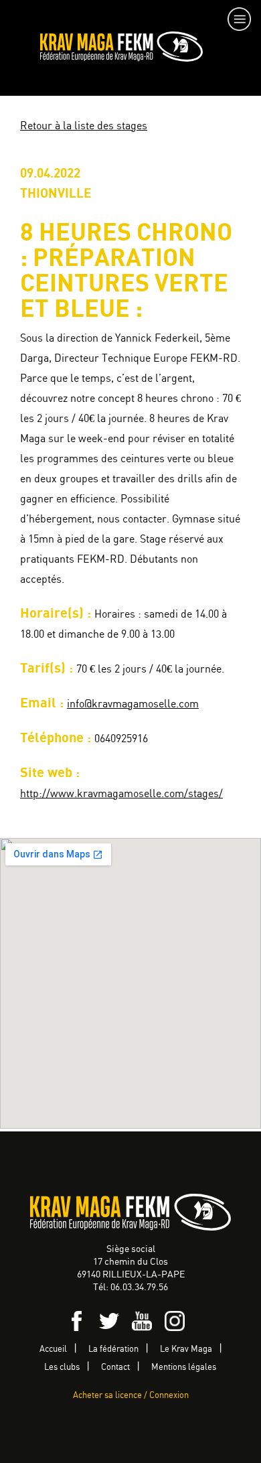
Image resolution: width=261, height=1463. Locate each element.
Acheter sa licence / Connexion (131, 1395)
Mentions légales (183, 1367)
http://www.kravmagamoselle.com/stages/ (121, 794)
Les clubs (62, 1367)
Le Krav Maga (186, 1349)
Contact (115, 1367)
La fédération (113, 1349)
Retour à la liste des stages (83, 126)
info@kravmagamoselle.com (133, 704)
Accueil (53, 1349)
